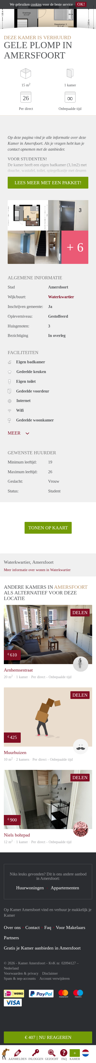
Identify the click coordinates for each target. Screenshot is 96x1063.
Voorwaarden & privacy (21, 973)
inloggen (35, 1058)
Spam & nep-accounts (20, 979)
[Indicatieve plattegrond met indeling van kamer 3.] (28, 215)
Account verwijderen (54, 979)
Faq (47, 927)
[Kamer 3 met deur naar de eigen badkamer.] (21, 247)
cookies (36, 4)
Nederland (11, 968)
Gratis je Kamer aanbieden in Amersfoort (42, 948)
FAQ (64, 1058)
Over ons (12, 927)
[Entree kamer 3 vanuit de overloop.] (68, 215)
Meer (15, 433)
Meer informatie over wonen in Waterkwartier (37, 570)
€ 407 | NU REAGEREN (48, 1037)
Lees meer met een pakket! (48, 182)
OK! (81, 4)
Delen (80, 612)
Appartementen (65, 887)
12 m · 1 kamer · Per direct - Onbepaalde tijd (37, 842)
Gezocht (51, 1058)
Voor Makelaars (70, 927)
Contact (32, 927)
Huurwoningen (30, 887)
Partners (11, 937)
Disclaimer (50, 973)
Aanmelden (17, 1058)
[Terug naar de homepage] (5, 1055)
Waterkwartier (61, 297)
